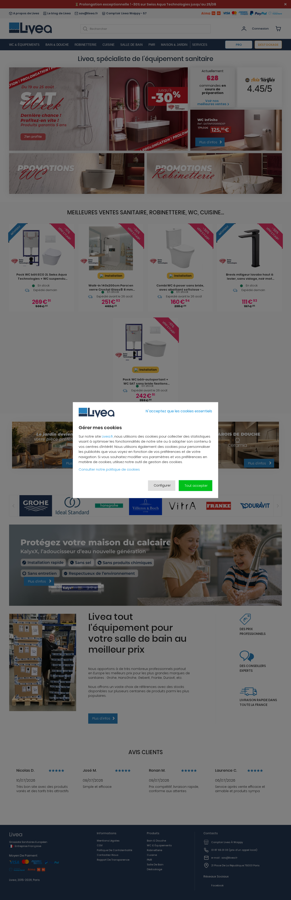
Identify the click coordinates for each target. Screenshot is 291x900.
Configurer (162, 485)
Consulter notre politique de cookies (109, 469)
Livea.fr (107, 436)
